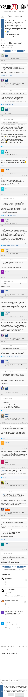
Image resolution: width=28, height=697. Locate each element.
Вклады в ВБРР (8, 578)
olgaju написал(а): (7, 519)
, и (8, 75)
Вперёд (19, 50)
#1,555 (25, 422)
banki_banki (8, 618)
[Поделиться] (22, 61)
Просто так (7, 614)
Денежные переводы (15, 614)
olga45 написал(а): (7, 259)
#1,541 (25, 61)
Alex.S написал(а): (7, 491)
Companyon (7, 579)
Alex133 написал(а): (7, 119)
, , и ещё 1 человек (12, 356)
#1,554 (25, 395)
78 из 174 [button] (14, 50)
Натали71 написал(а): (7, 198)
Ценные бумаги (11, 624)
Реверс (6, 601)
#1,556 (25, 448)
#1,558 (25, 488)
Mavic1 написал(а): (7, 90)
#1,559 (25, 516)
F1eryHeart (8, 627)
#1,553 (25, 368)
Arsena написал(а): (7, 345)
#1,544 (25, 157)
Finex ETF (7, 622)
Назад (8, 50)
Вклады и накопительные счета (18, 579)
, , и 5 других (11, 245)
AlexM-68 (4, 47)
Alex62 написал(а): (7, 64)
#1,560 (25, 550)
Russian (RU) (15, 680)
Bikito (6, 624)
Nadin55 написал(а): (7, 281)
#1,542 (25, 87)
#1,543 (25, 116)
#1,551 (25, 319)
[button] (2, 16)
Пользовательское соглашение (17, 683)
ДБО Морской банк (10, 589)
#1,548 (25, 256)
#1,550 (25, 298)
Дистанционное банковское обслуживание (15, 596)
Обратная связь (4, 683)
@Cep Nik (3, 470)
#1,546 (25, 194)
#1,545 (25, 175)
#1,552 (25, 342)
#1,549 (25, 277)
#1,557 (25, 467)
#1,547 (25, 226)
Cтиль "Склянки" (5, 680)
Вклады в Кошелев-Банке (11, 600)
